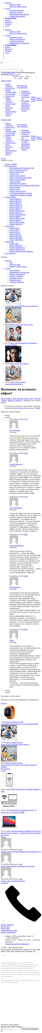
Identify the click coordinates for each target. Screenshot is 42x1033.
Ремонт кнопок (15, 187)
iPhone (4, 400)
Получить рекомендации (30, 1029)
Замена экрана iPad (16, 172)
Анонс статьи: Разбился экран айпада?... (24, 306)
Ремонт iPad (9, 88)
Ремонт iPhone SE (16, 224)
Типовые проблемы (16, 10)
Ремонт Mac (9, 242)
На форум (4, 883)
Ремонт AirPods (11, 164)
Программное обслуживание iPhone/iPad (24, 185)
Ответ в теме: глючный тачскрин (13, 881)
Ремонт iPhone (10, 197)
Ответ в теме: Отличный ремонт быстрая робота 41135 (21, 851)
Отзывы (8, 24)
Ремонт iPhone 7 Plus (17, 218)
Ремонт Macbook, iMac (10, 91)
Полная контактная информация (17, 944)
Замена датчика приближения (20, 178)
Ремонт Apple (6, 81)
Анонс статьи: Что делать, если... (21, 324)
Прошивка (25, 91)
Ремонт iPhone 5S (15, 207)
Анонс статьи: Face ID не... (19, 363)
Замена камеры (15, 181)
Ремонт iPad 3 (14, 230)
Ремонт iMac (14, 244)
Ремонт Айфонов (8, 85)
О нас (7, 26)
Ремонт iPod (9, 96)
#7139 (25, 419)
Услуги (3, 158)
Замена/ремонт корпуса (18, 183)
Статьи (7, 8)
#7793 (25, 497)
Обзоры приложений (17, 16)
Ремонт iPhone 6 (15, 209)
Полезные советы (15, 12)
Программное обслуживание (22, 86)
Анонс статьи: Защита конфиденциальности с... (15, 383)
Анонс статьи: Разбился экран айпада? (15, 744)
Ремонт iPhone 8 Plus (17, 222)
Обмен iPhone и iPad (33, 99)
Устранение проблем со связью (20, 195)
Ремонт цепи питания (17, 191)
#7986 (25, 629)
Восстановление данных (18, 170)
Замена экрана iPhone (17, 180)
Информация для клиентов (19, 14)
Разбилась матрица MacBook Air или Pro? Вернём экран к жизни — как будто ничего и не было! (21, 832)
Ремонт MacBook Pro (17, 249)
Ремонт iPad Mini (15, 238)
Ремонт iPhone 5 (15, 203)
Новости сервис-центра (18, 6)
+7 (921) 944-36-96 (7, 73)
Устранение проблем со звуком (20, 193)
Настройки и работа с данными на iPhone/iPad (25, 104)
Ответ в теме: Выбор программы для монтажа (18, 866)
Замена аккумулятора (17, 176)
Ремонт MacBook (15, 245)
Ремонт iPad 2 (14, 228)
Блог (11, 263)
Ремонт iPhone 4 (15, 199)
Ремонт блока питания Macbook (21, 251)
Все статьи (5, 835)
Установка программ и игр (25, 97)
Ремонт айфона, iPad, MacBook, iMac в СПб (17, 399)
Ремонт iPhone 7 (15, 216)
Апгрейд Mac (10, 94)
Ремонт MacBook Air (17, 247)
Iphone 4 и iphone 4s (15, 400)
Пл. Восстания (15, 74)
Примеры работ (15, 280)
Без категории (10, 253)
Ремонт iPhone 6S (15, 213)
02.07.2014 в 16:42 (21, 408)
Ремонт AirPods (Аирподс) (9, 100)
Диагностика (14, 174)
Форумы (37, 399)
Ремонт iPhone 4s (15, 201)
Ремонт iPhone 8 (15, 220)
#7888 (25, 576)
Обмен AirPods (39, 99)
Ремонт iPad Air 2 (15, 236)
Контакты (8, 22)
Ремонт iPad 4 (14, 232)
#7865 (25, 534)
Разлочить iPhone (9, 109)
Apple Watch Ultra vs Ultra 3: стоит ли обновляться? (19, 724)
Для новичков (14, 270)
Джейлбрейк (25, 93)
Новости (8, 3)
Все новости (5, 769)
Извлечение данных (25, 109)
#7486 (25, 453)
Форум (7, 20)
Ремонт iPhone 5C (16, 205)
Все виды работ (11, 166)
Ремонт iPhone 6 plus (17, 211)
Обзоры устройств (16, 276)
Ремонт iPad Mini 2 (16, 240)
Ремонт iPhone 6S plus (17, 214)
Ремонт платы (14, 189)
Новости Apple (14, 4)
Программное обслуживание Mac (21, 168)
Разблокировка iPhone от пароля (10, 113)
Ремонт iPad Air (15, 234)
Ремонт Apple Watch (8, 932)
